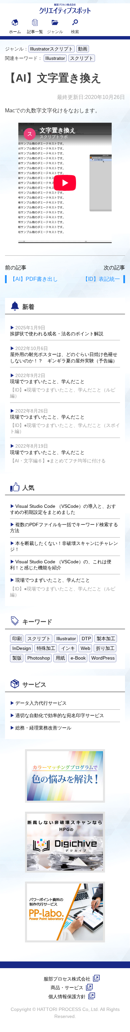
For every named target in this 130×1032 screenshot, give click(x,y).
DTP (86, 638)
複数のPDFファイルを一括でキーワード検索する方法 (64, 527)
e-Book (78, 658)
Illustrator (55, 58)
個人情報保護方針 (67, 996)
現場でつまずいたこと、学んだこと (62, 386)
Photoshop (38, 658)
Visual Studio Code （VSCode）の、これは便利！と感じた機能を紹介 (60, 564)
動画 (82, 48)
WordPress (103, 658)
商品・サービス (67, 987)
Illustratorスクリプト (51, 48)
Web (85, 648)
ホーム (15, 31)
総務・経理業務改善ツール (43, 727)
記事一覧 (35, 31)
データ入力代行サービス (41, 703)
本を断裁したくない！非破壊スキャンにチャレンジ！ (64, 546)
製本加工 (106, 638)
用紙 (60, 658)
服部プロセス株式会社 (67, 979)
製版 (17, 658)
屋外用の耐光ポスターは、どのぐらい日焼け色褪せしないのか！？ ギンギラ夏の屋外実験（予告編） (63, 354)
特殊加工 (46, 648)
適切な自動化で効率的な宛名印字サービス (59, 715)
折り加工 (105, 648)
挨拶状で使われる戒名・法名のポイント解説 (56, 330)
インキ (68, 648)
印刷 (17, 638)
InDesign (21, 648)
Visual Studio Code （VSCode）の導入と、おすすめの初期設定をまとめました (63, 509)
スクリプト (81, 58)
